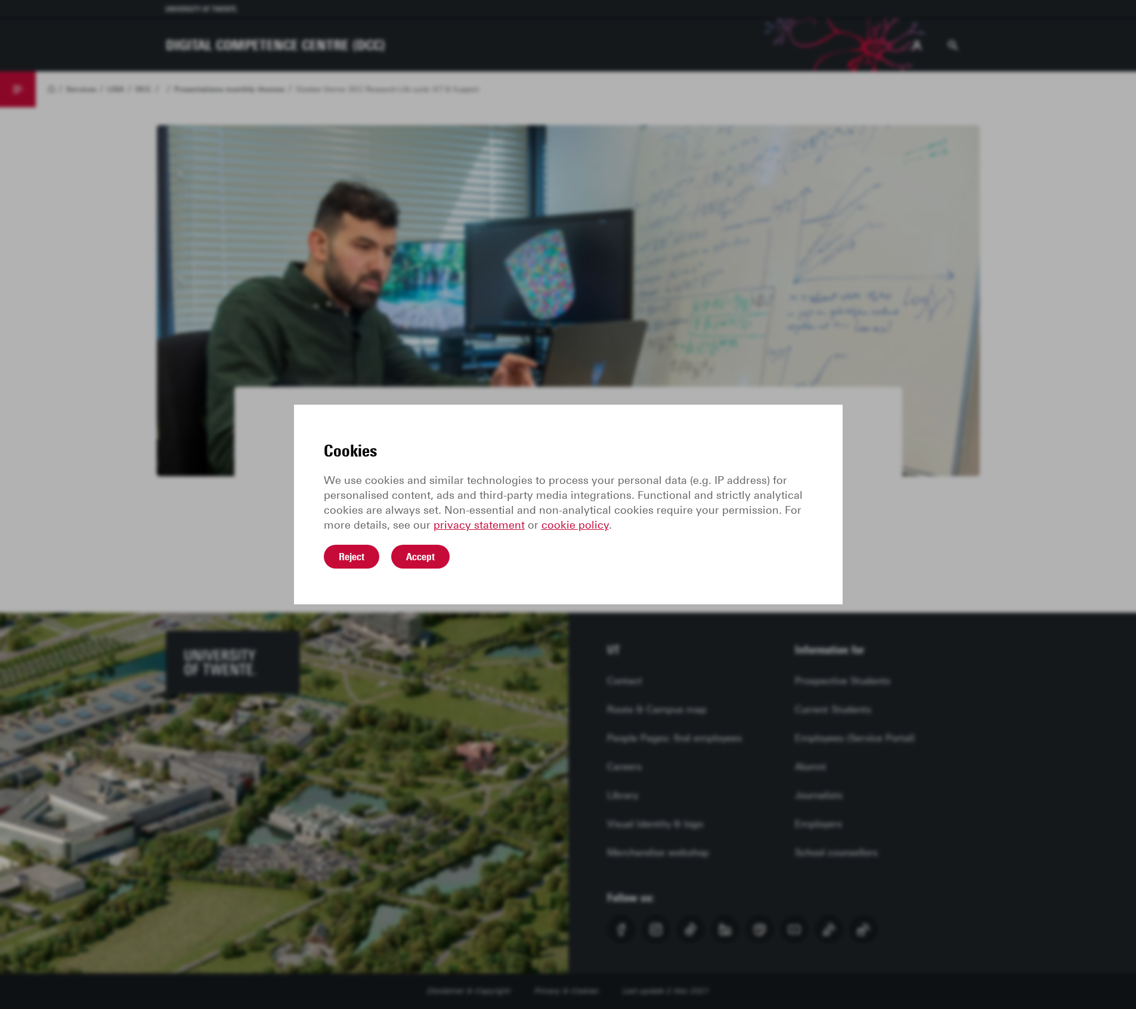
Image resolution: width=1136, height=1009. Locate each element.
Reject (351, 557)
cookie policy (575, 525)
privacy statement (479, 525)
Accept (420, 557)
